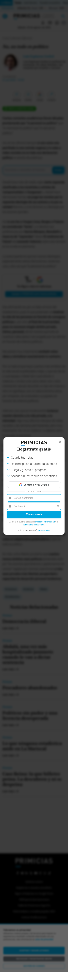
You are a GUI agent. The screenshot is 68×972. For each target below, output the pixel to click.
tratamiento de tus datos (33, 525)
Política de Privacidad (45, 522)
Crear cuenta (34, 514)
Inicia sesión (43, 530)
